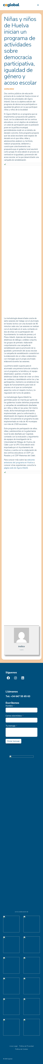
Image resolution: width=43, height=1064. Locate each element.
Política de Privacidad (26, 1046)
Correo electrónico (14, 715)
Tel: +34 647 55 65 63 (18, 696)
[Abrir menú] (38, 5)
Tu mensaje (10, 726)
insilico (21, 646)
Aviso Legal (14, 1046)
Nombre (9, 706)
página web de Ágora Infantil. (16, 468)
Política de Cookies (21, 1049)
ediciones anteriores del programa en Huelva (19, 461)
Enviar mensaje (13, 741)
